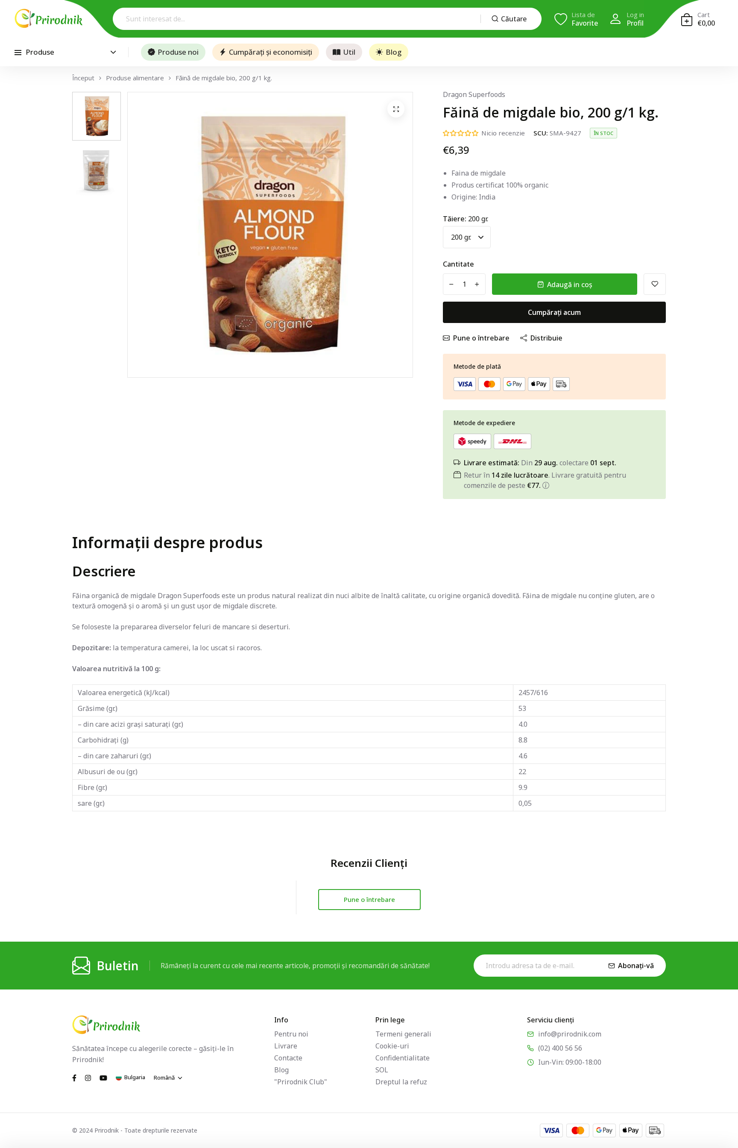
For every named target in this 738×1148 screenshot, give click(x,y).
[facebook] (74, 1077)
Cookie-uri (392, 1046)
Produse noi (178, 52)
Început (83, 78)
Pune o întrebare (481, 338)
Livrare (285, 1046)
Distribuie (546, 338)
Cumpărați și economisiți (270, 52)
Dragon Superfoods (474, 94)
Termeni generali (403, 1034)
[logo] (49, 18)
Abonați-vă (636, 965)
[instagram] (88, 1077)
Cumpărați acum (554, 312)
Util (349, 52)
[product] (395, 108)
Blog (393, 52)
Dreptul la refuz (401, 1081)
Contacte (288, 1058)
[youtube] (103, 1077)
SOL (381, 1070)
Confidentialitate (402, 1058)
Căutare (514, 18)
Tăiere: (465, 218)
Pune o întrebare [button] (369, 899)
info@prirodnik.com (569, 1034)
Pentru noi (291, 1034)
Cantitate (458, 264)
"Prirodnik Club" (300, 1081)
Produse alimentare (135, 78)
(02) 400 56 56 (560, 1048)
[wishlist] (655, 284)
